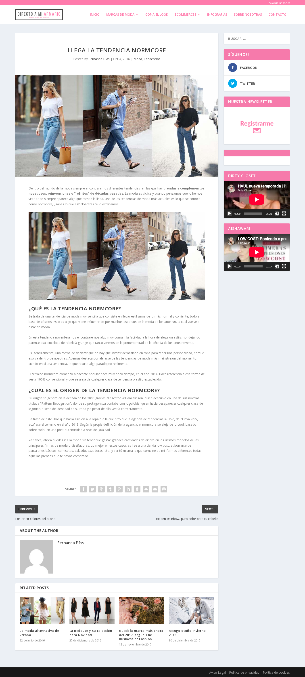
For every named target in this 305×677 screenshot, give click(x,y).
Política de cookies (276, 672)
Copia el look (156, 15)
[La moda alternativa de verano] (42, 610)
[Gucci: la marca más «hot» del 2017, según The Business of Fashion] (141, 610)
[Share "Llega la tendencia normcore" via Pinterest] (119, 489)
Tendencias (152, 59)
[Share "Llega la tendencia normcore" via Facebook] (83, 489)
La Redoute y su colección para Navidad (90, 633)
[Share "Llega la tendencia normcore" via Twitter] (92, 489)
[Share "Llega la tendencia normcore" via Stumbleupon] (146, 489)
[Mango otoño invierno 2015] (191, 610)
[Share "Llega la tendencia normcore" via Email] (154, 489)
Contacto (277, 15)
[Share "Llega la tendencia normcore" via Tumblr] (110, 489)
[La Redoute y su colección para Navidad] (92, 610)
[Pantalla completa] (284, 213)
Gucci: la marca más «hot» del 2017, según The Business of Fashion (141, 635)
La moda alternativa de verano (39, 633)
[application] (257, 199)
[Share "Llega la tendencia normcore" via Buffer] (137, 489)
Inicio (95, 15)
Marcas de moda (120, 15)
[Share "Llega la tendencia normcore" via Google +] (101, 489)
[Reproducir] (229, 213)
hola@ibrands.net (279, 2)
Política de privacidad (244, 672)
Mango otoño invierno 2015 (187, 633)
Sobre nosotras (248, 15)
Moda (138, 59)
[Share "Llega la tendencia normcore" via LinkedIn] (128, 489)
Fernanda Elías (99, 59)
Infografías (217, 15)
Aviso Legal (217, 672)
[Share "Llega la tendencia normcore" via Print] (163, 489)
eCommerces (185, 15)
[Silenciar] (277, 213)
